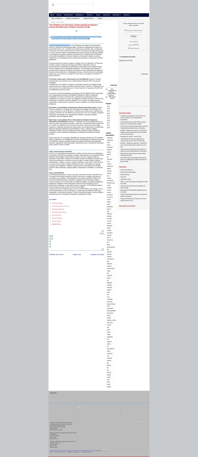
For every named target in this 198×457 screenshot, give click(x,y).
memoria (109, 287)
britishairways (111, 183)
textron (109, 365)
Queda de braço (125, 174)
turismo (109, 372)
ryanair (109, 325)
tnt (107, 367)
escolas (109, 221)
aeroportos (110, 140)
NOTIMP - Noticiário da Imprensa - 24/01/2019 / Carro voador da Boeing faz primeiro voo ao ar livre (133, 145)
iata (108, 261)
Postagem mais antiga (97, 254)
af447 (108, 142)
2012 (108, 123)
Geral (98, 15)
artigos (109, 168)
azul (108, 176)
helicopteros (110, 259)
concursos (110, 197)
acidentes (110, 138)
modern (109, 290)
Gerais (59, 15)
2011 (108, 125)
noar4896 (110, 299)
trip (108, 370)
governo (109, 254)
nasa (108, 292)
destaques (110, 206)
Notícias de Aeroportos (57, 203)
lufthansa (109, 282)
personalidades (111, 310)
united (109, 377)
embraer (109, 216)
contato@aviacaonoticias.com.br (57, 450)
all (107, 157)
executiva (109, 233)
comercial (110, 195)
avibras (109, 173)
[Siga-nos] (50, 241)
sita (108, 339)
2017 (108, 111)
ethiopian (109, 225)
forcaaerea (110, 240)
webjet (109, 386)
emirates (109, 218)
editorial (109, 214)
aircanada (110, 147)
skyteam (109, 341)
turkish (109, 375)
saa (108, 327)
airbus (109, 145)
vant (108, 379)
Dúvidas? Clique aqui (134, 48)
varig (108, 382)
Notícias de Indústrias (57, 218)
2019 (108, 106)
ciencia (109, 192)
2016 (108, 113)
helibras (109, 256)
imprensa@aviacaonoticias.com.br (72, 450)
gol (108, 249)
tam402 (109, 360)
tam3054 (109, 358)
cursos (109, 199)
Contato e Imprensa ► (73, 18)
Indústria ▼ (117, 15)
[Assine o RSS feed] (50, 247)
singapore (110, 337)
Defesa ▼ (90, 15)
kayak (108, 271)
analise (109, 164)
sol (108, 346)
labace (109, 278)
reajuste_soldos (111, 320)
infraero (109, 266)
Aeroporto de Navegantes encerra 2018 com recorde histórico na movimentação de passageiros (132, 117)
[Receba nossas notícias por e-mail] (51, 239)
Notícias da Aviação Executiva (59, 212)
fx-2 (108, 242)
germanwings (111, 247)
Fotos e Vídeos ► (56, 18)
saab (108, 329)
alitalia (109, 154)
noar (108, 297)
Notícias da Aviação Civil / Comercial (60, 206)
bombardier (110, 180)
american (109, 159)
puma (108, 315)
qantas (109, 318)
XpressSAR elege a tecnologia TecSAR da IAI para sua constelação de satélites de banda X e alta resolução (133, 159)
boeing (109, 178)
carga (108, 185)
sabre (108, 332)
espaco (109, 223)
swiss (108, 351)
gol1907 (109, 252)
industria (109, 263)
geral (108, 244)
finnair (109, 237)
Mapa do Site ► (89, 18)
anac (108, 161)
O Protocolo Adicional (126, 170)
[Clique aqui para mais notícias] (51, 236)
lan (108, 280)
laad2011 (109, 275)
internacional (110, 268)
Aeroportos (68, 15)
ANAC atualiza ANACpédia (128, 172)
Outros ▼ (127, 15)
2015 (108, 116)
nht (108, 294)
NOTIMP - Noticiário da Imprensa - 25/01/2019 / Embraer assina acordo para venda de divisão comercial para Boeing (133, 132)
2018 (108, 108)
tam (108, 356)
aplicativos (110, 166)
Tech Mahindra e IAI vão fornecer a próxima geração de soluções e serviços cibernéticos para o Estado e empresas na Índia (73, 26)
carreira (109, 187)
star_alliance (110, 348)
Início (52, 15)
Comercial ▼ (79, 15)
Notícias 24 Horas (56, 224)
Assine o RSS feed (134, 41)
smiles (109, 344)
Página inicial (77, 254)
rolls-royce (110, 322)
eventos (109, 230)
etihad (109, 228)
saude (109, 334)
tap (108, 363)
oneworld (109, 301)
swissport (109, 353)
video (108, 384)
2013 (108, 120)
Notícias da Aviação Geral (58, 209)
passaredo (110, 308)
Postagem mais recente (56, 254)
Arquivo (100, 18)
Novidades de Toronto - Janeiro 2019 (130, 136)
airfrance (109, 149)
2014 (108, 118)
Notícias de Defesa (56, 215)
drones (109, 209)
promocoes (110, 313)
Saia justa (123, 177)
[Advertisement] (112, 53)
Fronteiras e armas (125, 179)
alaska (109, 152)
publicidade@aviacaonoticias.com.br (88, 450)
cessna (109, 190)
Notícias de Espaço (56, 221)
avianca (109, 171)
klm (108, 273)
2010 (108, 127)
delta (108, 204)
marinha (109, 285)
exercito (109, 235)
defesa (109, 202)
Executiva (106, 15)
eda (108, 211)
